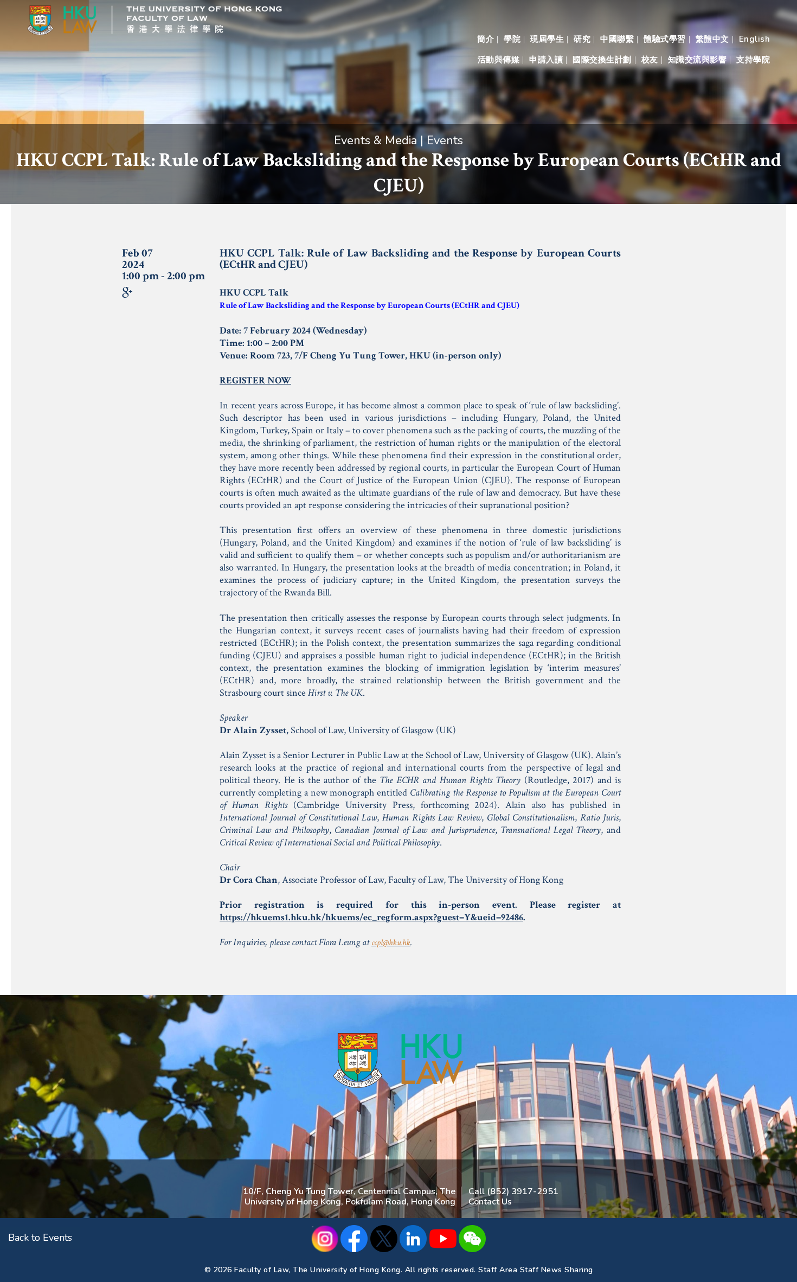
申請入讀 (546, 59)
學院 (512, 39)
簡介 (485, 39)
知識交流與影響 (697, 59)
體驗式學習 (665, 39)
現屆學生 (547, 39)
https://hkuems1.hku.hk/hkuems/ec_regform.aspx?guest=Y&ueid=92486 (371, 917)
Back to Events (40, 1237)
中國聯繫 (617, 39)
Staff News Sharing (556, 1270)
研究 (582, 39)
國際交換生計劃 (602, 59)
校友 (649, 59)
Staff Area (497, 1270)
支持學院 (753, 59)
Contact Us (490, 1202)
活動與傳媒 (499, 59)
